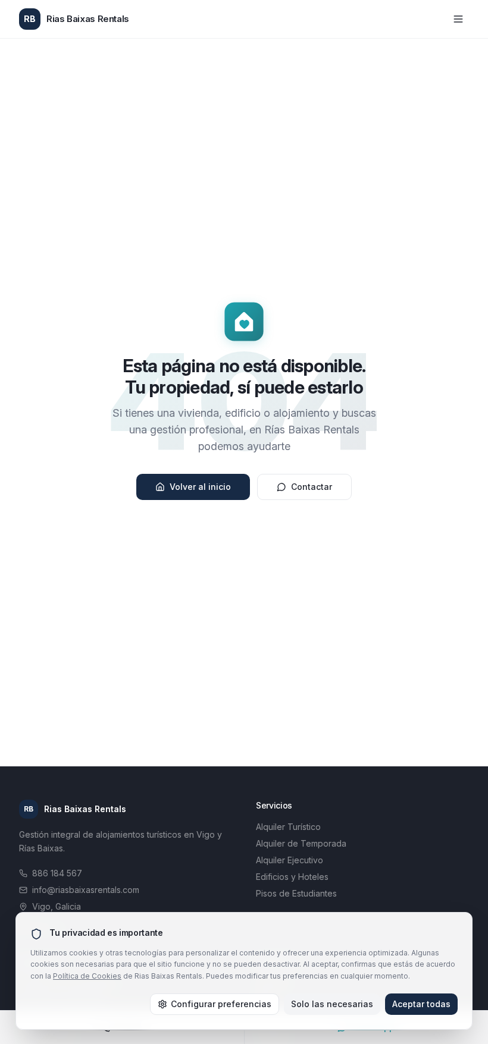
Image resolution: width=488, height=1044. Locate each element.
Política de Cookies (87, 975)
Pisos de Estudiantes (296, 893)
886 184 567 (57, 873)
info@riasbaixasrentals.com (85, 890)
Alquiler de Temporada (301, 843)
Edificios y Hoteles (292, 877)
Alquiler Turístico (288, 827)
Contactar (311, 487)
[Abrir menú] (458, 19)
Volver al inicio (200, 487)
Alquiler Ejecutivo (289, 860)
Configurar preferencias (221, 1004)
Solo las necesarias (332, 1004)
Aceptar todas (421, 1004)
